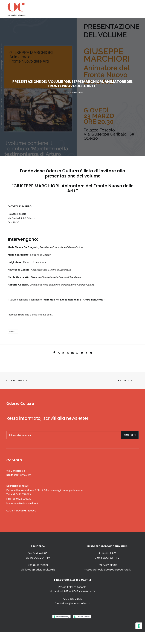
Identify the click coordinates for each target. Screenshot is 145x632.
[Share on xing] (86, 353)
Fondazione (77, 92)
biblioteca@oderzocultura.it (38, 569)
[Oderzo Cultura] (16, 9)
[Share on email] (91, 353)
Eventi (12, 331)
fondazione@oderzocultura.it (22, 503)
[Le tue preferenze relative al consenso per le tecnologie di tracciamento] (138, 625)
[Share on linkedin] (72, 353)
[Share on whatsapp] (77, 353)
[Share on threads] (63, 353)
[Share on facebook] (54, 353)
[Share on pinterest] (68, 353)
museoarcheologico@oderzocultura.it (107, 569)
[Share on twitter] (59, 353)
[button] (137, 9)
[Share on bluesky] (82, 353)
